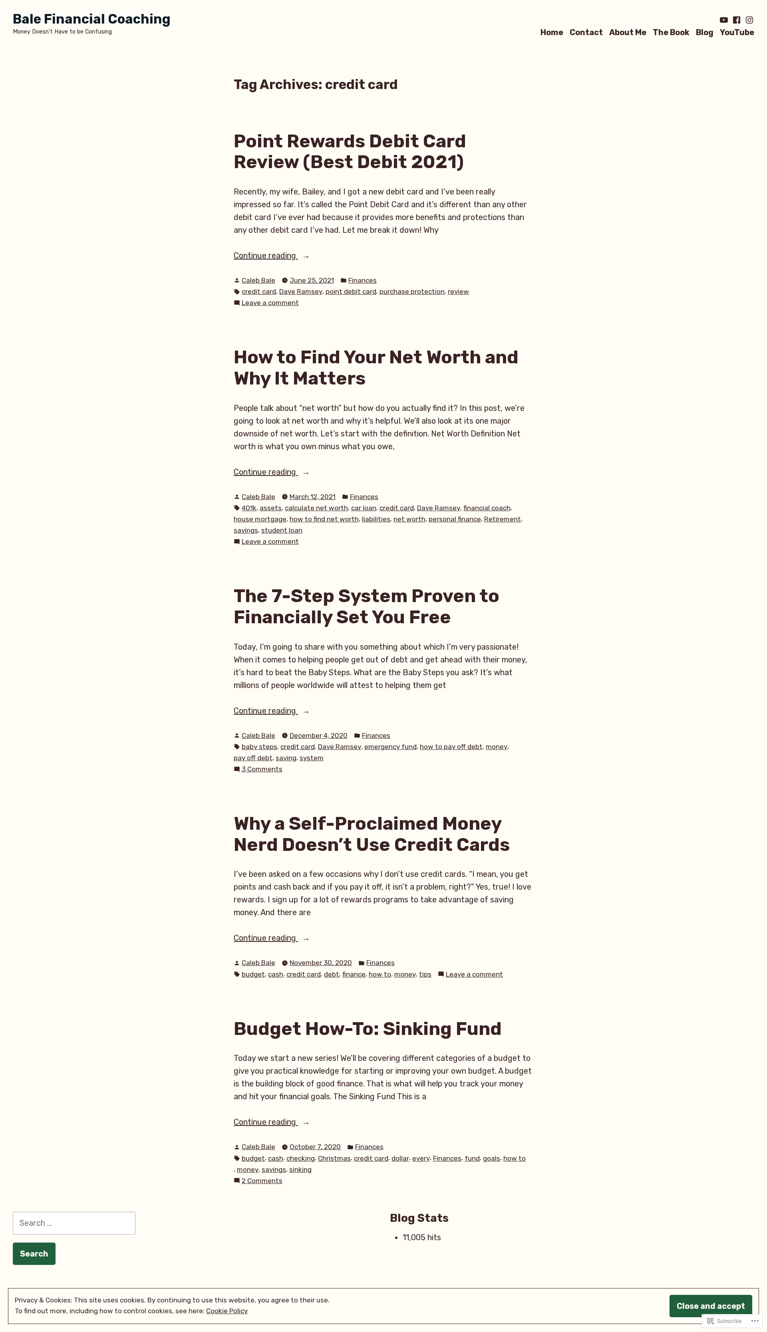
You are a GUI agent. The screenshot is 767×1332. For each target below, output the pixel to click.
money (496, 747)
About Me (627, 32)
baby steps (259, 747)
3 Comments (262, 770)
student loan (281, 530)
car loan (363, 508)
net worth (409, 519)
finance (354, 974)
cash (275, 974)
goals (491, 1158)
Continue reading (266, 256)
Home (551, 32)
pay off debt (253, 758)
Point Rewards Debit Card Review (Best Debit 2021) (350, 151)
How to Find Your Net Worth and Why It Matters (376, 367)
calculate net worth (316, 508)
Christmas (334, 1158)
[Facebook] (736, 20)
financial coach (487, 508)
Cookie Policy (227, 1311)
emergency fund (390, 747)
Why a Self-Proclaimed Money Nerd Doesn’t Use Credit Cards (372, 834)
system (312, 758)
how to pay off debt (451, 747)
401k (249, 508)
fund (472, 1158)
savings (246, 530)
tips (425, 974)
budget (253, 974)
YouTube (737, 32)
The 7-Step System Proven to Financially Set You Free (366, 606)
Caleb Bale (258, 280)
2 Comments (262, 1181)
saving (286, 758)
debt (331, 974)
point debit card (351, 291)
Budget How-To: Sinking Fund (368, 1028)
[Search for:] (74, 1223)
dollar (400, 1158)
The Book (671, 32)
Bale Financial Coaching (92, 19)
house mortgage (260, 519)
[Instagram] (748, 20)
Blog (704, 32)
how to (380, 974)
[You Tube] (724, 20)
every (421, 1158)
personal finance (455, 519)
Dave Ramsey (300, 291)
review (458, 291)
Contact (586, 32)
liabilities (376, 519)
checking (300, 1158)
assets (271, 508)
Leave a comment (270, 303)
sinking (300, 1169)
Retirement (502, 519)
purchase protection (412, 291)
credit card (259, 291)
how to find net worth (324, 519)
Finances (362, 280)
